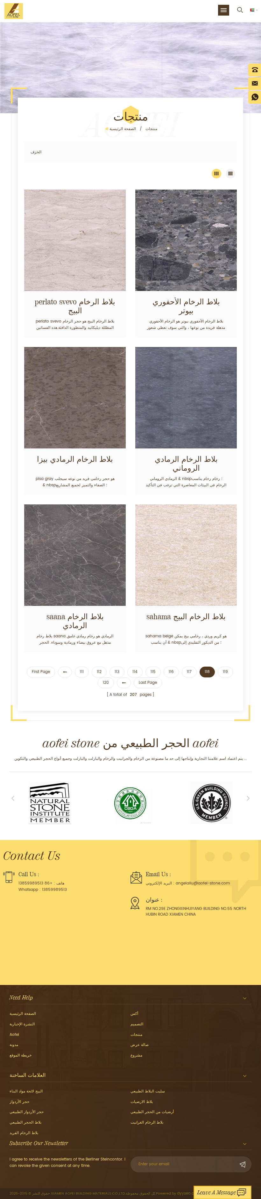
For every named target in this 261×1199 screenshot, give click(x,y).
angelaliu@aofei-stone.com (203, 883)
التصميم (136, 1024)
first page (41, 672)
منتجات (151, 129)
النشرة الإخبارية (22, 1024)
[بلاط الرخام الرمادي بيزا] (75, 397)
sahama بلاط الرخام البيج (186, 616)
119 (225, 672)
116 (171, 672)
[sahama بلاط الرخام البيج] (186, 555)
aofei (14, 1035)
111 (82, 672)
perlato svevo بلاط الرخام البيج (75, 306)
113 (117, 672)
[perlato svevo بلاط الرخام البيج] (75, 240)
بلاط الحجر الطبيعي (25, 1122)
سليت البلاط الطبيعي (147, 1091)
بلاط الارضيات (141, 1102)
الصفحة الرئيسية (122, 129)
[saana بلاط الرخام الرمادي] (75, 555)
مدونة (14, 1045)
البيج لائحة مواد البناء (26, 1091)
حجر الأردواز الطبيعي (27, 1112)
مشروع (136, 1055)
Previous (13, 798)
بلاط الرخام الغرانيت (146, 1122)
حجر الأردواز (19, 1102)
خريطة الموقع (21, 1055)
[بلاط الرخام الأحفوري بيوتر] (186, 240)
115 (153, 672)
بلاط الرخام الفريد (24, 1133)
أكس (134, 1014)
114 (135, 672)
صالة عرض (139, 1045)
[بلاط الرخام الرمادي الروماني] (186, 397)
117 (189, 672)
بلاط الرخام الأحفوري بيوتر (186, 306)
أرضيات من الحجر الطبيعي (152, 1112)
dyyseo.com (188, 1193)
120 (106, 683)
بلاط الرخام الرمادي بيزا (75, 459)
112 (99, 672)
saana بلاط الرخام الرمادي (75, 621)
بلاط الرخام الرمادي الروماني (186, 464)
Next (248, 798)
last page (148, 683)
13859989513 (54, 890)
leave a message (216, 1192)
